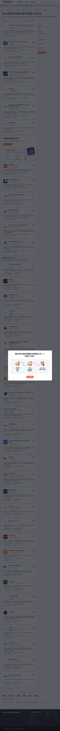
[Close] (50, 351)
